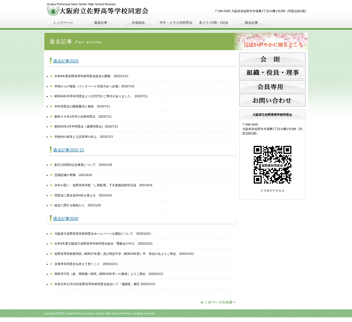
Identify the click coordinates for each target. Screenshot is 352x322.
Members (272, 86)
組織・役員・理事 (272, 72)
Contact (272, 100)
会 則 (272, 59)
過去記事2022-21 (68, 150)
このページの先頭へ (219, 301)
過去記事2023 (65, 61)
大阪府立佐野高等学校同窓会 (99, 11)
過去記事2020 (65, 219)
